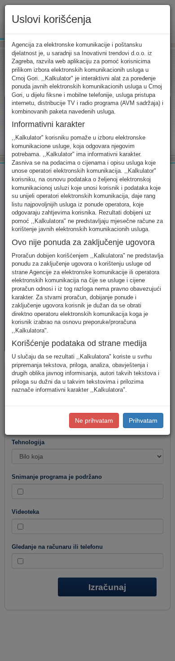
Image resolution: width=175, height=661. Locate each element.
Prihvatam (143, 420)
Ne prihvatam (94, 420)
